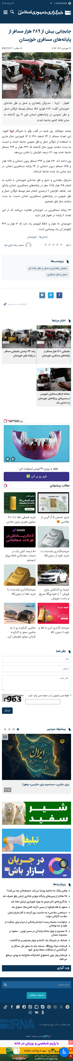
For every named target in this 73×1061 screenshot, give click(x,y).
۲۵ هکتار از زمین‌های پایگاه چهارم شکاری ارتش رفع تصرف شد (35, 896)
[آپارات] (49, 1007)
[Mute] (13, 459)
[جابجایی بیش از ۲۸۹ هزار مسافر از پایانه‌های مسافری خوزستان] (36, 75)
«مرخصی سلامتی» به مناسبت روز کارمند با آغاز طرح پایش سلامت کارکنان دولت (37, 915)
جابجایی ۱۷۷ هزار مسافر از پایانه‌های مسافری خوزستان (56, 353)
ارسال (7, 711)
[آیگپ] (36, 1007)
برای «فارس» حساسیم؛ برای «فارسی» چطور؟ (45, 784)
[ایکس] (61, 1007)
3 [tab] (9, 729)
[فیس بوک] (11, 1007)
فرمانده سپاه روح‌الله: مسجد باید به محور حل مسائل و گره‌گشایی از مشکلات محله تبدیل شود (39, 948)
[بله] (42, 1007)
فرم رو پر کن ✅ (36, 476)
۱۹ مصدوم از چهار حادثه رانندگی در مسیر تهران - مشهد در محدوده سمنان (38, 933)
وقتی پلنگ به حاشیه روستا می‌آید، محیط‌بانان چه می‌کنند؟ (37, 891)
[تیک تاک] (5, 1007)
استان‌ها (43, 237)
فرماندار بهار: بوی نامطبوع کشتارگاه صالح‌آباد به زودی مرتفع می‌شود (36, 957)
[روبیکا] (55, 1007)
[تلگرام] (67, 1007)
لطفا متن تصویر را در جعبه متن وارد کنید (49, 696)
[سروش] (24, 1007)
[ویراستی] (18, 1007)
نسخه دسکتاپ (36, 995)
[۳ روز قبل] (36, 757)
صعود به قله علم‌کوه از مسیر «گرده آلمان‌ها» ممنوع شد (39, 907)
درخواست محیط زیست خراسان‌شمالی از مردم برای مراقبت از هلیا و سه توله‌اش (36, 924)
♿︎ (64, 1051)
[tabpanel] (36, 764)
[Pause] (7, 459)
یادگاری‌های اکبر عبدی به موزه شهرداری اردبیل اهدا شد (39, 902)
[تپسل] (5, 421)
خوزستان (31, 237)
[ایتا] (30, 1007)
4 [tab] (5, 729)
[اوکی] (42, 1013)
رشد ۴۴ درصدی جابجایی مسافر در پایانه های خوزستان (19, 353)
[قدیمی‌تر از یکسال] (54, 336)
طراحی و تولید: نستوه (35, 1036)
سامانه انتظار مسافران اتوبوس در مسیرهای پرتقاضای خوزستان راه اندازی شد (54, 398)
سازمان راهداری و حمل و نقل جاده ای (48, 268)
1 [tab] (18, 729)
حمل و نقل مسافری (57, 275)
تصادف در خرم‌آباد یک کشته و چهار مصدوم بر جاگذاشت (38, 940)
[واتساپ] (30, 1013)
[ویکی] (36, 1013)
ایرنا (40, 13)
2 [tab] (13, 729)
